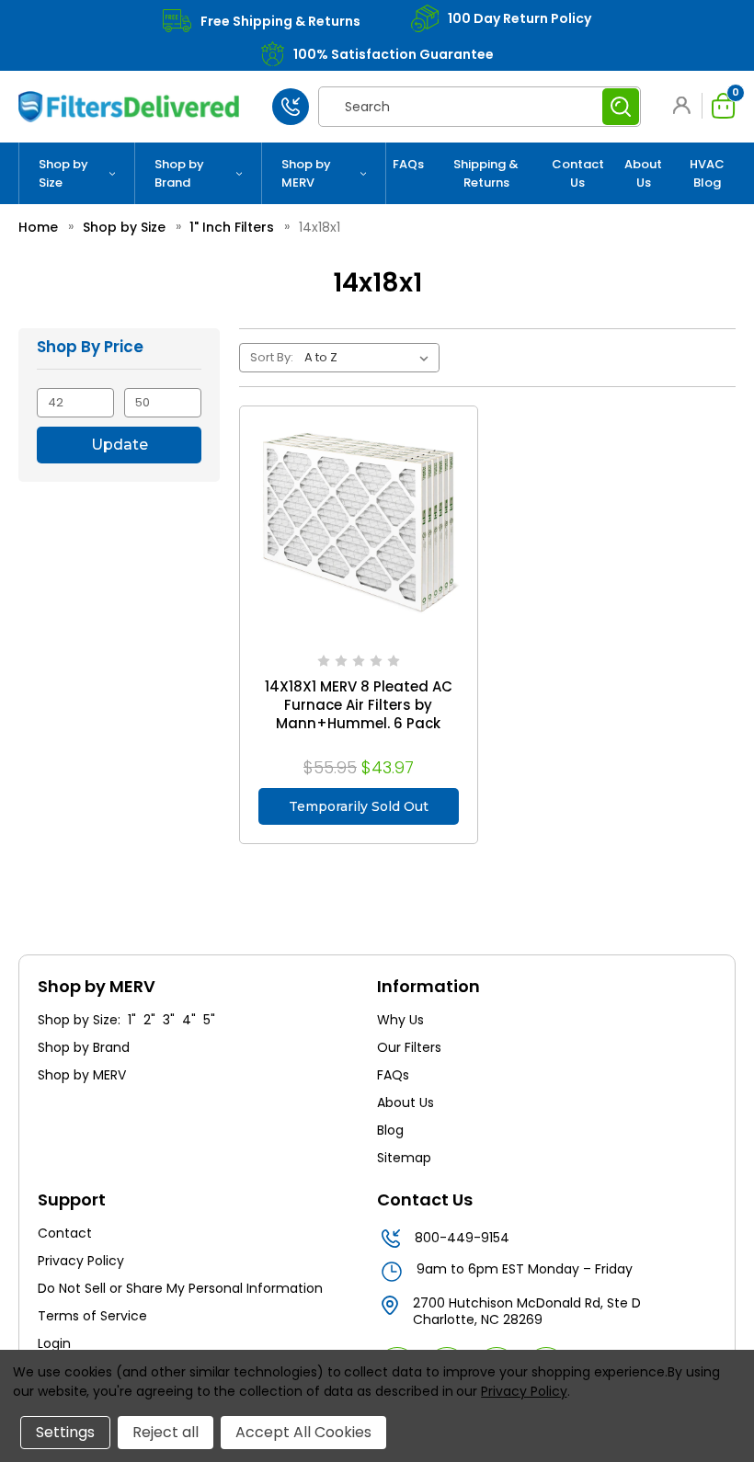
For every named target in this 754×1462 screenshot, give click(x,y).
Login (54, 1343)
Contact (65, 1233)
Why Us (400, 1020)
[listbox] (370, 357)
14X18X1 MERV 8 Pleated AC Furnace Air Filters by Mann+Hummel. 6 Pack (358, 705)
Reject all (165, 1432)
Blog (390, 1130)
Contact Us (578, 173)
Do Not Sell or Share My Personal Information (180, 1288)
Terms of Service (92, 1316)
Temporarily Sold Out (358, 806)
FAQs (408, 164)
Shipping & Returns (486, 173)
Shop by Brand (179, 173)
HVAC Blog (707, 173)
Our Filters (409, 1047)
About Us (643, 173)
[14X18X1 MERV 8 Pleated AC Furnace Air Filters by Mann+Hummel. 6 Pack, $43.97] (358, 524)
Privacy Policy (81, 1260)
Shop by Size (63, 173)
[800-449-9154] (290, 106)
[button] (685, 105)
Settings (65, 1432)
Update (119, 444)
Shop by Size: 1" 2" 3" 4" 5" (126, 1020)
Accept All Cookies (303, 1432)
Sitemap (404, 1157)
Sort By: (271, 357)
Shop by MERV (306, 173)
